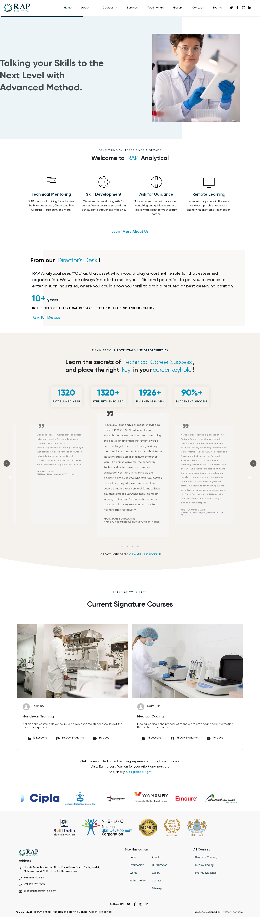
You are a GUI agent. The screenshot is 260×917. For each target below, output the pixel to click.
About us (157, 857)
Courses (108, 7)
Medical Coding (204, 865)
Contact (197, 7)
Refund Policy (137, 880)
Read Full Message (46, 317)
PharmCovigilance (205, 872)
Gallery (178, 7)
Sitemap (157, 888)
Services (132, 7)
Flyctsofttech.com (232, 912)
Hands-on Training (206, 857)
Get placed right (139, 772)
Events (217, 7)
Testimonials (155, 7)
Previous (10, 477)
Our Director (159, 865)
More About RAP (28, 106)
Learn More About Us (130, 231)
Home (68, 7)
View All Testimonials (145, 554)
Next (250, 477)
